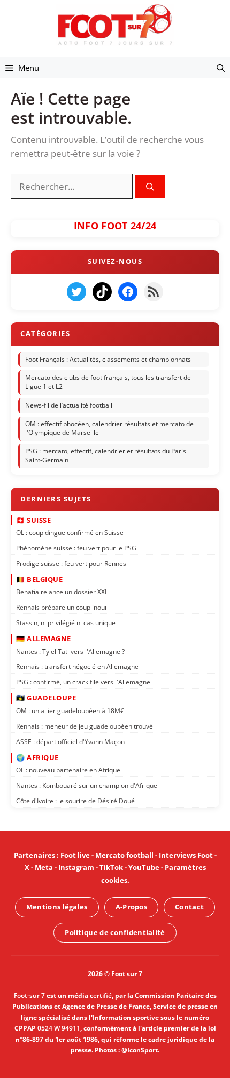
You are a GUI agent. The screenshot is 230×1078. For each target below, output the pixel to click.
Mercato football (124, 855)
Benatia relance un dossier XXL (62, 592)
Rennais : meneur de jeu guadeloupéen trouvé (84, 726)
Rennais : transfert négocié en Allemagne (77, 667)
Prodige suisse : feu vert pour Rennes (71, 564)
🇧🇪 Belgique (39, 579)
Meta (44, 867)
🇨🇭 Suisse (33, 520)
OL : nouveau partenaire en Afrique (68, 770)
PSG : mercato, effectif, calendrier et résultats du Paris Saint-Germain (105, 456)
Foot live (75, 855)
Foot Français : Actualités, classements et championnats (108, 359)
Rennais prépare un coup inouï (61, 607)
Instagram (76, 867)
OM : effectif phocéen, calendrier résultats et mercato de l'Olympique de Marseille (109, 428)
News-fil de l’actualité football (68, 405)
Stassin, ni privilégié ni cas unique (66, 623)
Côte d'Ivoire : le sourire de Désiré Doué (75, 801)
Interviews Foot (186, 855)
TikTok (111, 867)
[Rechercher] (150, 187)
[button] (220, 67)
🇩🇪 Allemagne (43, 638)
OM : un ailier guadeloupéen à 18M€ (70, 711)
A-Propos (131, 907)
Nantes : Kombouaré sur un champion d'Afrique (86, 785)
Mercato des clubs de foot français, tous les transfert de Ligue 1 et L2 (108, 382)
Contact (189, 907)
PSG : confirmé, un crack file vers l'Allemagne (83, 682)
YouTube (143, 867)
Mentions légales (57, 907)
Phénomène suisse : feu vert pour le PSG (76, 548)
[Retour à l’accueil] (115, 24)
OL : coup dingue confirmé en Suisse (70, 533)
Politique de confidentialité (115, 932)
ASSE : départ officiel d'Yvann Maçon (70, 742)
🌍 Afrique (37, 757)
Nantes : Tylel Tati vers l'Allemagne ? (70, 652)
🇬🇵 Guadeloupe (46, 698)
